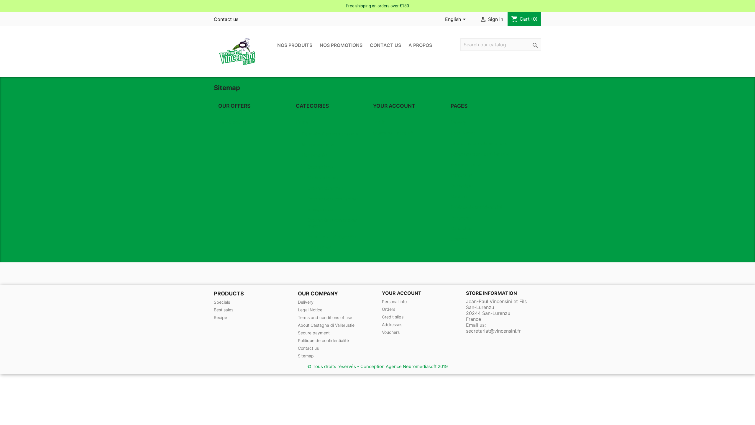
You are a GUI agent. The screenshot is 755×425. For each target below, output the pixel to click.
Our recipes (462, 185)
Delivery (458, 122)
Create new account (393, 132)
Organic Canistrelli (325, 188)
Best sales (223, 309)
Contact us (226, 19)
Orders (388, 309)
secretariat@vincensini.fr (493, 331)
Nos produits (294, 45)
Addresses (392, 324)
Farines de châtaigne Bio (332, 236)
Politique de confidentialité (476, 207)
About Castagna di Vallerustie (480, 153)
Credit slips (392, 316)
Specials (222, 302)
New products (232, 122)
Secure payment (467, 164)
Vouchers (391, 332)
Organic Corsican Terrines (333, 198)
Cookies (459, 196)
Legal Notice (463, 132)
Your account (401, 293)
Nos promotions (341, 45)
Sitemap (459, 238)
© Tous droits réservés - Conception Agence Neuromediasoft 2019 (377, 366)
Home (302, 122)
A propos (420, 45)
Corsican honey (323, 177)
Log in (379, 122)
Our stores (461, 217)
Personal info (394, 301)
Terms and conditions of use (479, 143)
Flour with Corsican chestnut (330, 133)
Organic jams (321, 166)
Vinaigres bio (320, 209)
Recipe (220, 317)
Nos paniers (319, 247)
